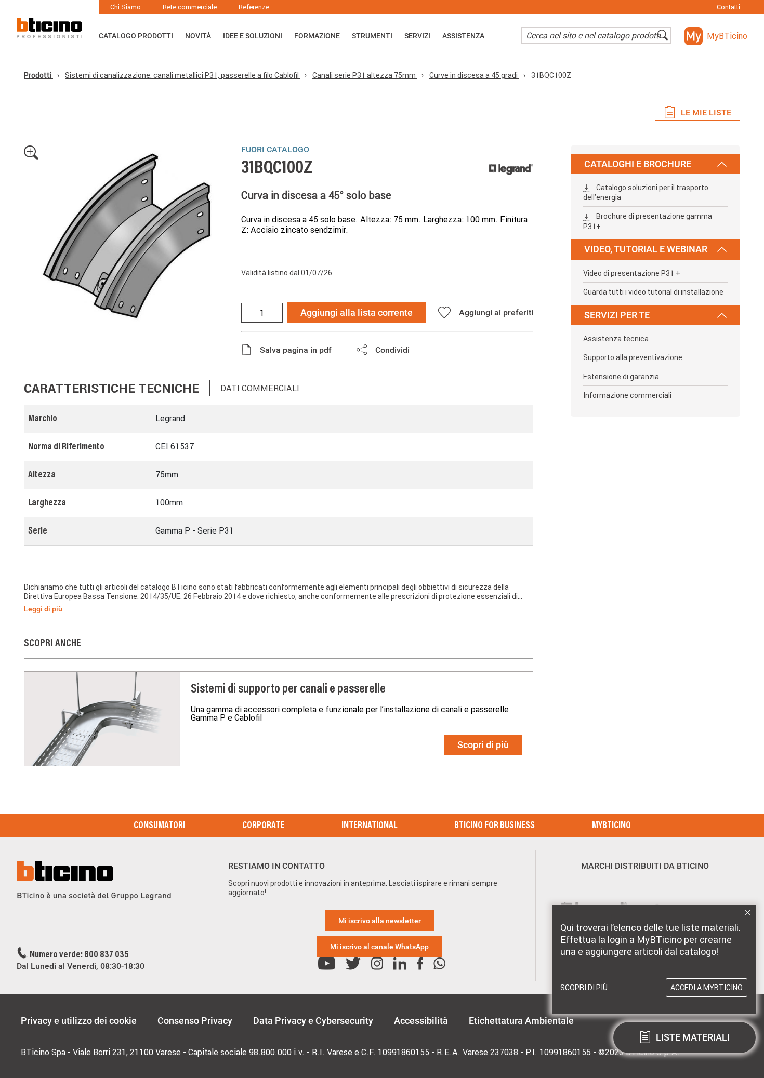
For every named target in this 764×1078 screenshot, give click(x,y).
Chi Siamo (125, 7)
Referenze (254, 7)
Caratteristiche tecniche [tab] (111, 388)
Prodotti (38, 75)
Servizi (417, 35)
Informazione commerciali (627, 395)
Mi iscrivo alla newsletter (379, 920)
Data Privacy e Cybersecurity (313, 1020)
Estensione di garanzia (621, 376)
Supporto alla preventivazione (632, 357)
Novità (198, 35)
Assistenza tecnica (616, 338)
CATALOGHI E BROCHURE (637, 163)
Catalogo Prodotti (136, 35)
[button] (715, 36)
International (369, 826)
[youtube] (326, 964)
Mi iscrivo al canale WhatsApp (379, 946)
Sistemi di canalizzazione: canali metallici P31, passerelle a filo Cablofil (182, 75)
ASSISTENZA (463, 35)
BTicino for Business (494, 826)
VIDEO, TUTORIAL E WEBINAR (645, 249)
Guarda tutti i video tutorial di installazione (653, 292)
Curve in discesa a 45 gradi (474, 75)
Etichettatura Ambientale (521, 1020)
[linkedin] (399, 964)
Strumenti (372, 35)
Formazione (317, 35)
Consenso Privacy (194, 1020)
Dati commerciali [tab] (259, 388)
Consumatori (159, 826)
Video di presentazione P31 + (631, 273)
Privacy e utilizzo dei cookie (79, 1020)
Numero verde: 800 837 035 (79, 955)
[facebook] (420, 964)
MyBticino (611, 826)
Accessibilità (421, 1020)
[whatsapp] (439, 964)
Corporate (263, 826)
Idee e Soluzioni (252, 35)
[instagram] (377, 964)
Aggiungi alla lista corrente (356, 312)
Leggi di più (43, 609)
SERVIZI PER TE (617, 315)
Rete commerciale (190, 7)
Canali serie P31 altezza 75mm (364, 75)
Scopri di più (483, 744)
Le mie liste (706, 112)
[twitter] (353, 964)
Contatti (728, 7)
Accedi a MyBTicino (706, 987)
